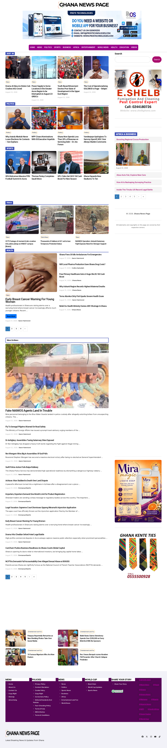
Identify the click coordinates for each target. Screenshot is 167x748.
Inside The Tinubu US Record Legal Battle (135, 190)
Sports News (66, 690)
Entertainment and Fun (35, 631)
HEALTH (114, 47)
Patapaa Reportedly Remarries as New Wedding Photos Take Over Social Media (40, 638)
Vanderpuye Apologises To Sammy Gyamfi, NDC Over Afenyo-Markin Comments (95, 139)
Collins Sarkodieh (78, 268)
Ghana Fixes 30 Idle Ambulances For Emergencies (80, 254)
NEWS (39, 47)
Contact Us (13, 690)
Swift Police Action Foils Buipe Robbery (21, 467)
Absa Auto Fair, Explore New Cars (131, 175)
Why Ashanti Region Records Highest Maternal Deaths (82, 286)
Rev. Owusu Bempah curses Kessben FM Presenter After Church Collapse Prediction (94, 657)
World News (44, 237)
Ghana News (76, 280)
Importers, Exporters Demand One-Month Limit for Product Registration (35, 494)
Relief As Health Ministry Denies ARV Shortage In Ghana (83, 306)
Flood (157, 685)
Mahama (144, 699)
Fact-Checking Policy (43, 706)
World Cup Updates (95, 687)
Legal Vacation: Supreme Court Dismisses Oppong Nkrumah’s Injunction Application (40, 507)
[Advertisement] (57, 190)
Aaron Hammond (24, 321)
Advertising (13, 700)
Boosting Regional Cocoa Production (133, 139)
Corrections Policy (42, 697)
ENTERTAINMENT (88, 47)
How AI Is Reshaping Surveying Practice (134, 182)
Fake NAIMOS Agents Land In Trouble (28, 410)
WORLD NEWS (103, 47)
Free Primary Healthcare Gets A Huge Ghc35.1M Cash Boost (82, 275)
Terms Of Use (40, 709)
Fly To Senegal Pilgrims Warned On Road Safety (25, 426)
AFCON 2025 (146, 680)
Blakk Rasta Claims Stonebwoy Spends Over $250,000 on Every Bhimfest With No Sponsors (92, 638)
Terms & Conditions (42, 715)
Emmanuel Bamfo (24, 488)
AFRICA (76, 47)
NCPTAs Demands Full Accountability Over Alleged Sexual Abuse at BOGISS (37, 561)
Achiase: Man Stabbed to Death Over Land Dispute (26, 480)
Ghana (143, 690)
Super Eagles (146, 714)
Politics (8, 132)
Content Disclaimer (42, 687)
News (7, 82)
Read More (11, 316)
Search (118, 53)
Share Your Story (120, 684)
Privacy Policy (40, 684)
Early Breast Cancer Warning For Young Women (29, 300)
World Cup (145, 719)
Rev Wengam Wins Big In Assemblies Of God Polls (26, 453)
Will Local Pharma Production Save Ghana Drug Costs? (82, 264)
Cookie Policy (40, 690)
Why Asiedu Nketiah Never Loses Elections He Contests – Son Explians (17, 139)
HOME (32, 47)
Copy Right (13, 693)
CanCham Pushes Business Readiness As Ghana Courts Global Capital (35, 548)
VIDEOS (134, 47)
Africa (63, 697)
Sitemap (11, 697)
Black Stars (92, 684)
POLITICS (48, 47)
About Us (12, 687)
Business (64, 693)
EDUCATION (124, 47)
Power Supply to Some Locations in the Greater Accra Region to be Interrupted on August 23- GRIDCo (42, 91)
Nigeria (155, 699)
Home (11, 684)
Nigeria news (146, 704)
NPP (142, 709)
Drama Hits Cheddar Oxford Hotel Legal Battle (24, 534)
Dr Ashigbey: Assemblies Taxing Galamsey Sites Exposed (29, 440)
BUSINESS (67, 47)
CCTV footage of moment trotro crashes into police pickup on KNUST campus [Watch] (20, 244)
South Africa (154, 709)
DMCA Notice (40, 712)
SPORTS (57, 47)
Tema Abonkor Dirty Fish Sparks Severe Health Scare (81, 296)
